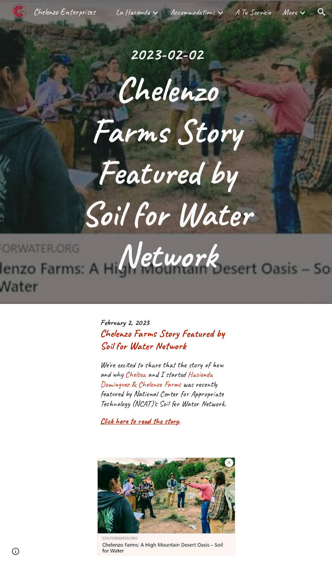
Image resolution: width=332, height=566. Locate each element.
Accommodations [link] (192, 12)
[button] (321, 12)
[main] (166, 152)
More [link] (289, 12)
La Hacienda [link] (133, 12)
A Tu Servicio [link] (253, 12)
